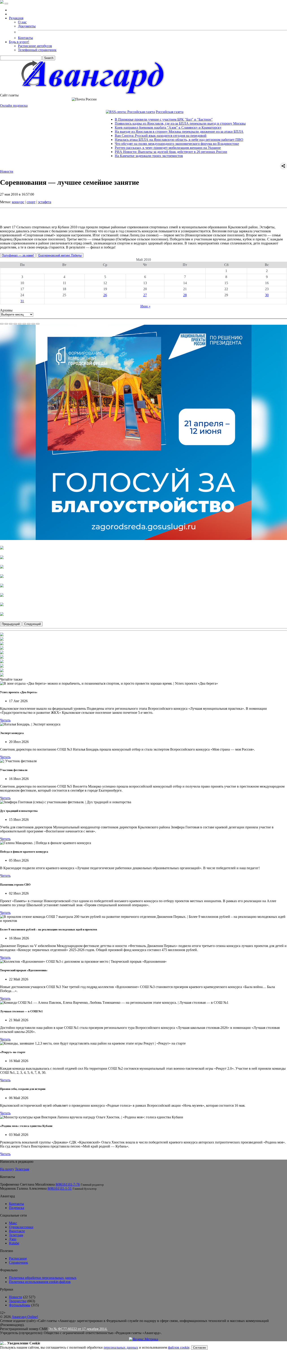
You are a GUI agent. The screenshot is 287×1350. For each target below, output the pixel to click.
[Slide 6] (24, 323)
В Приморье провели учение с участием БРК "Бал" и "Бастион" (137, 119)
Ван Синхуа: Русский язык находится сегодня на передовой (134, 135)
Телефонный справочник (37, 50)
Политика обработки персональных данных (42, 1278)
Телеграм (22, 1169)
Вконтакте (17, 1231)
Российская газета (143, 112)
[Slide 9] (37, 323)
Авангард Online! (25, 1317)
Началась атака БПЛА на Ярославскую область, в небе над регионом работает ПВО (152, 140)
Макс (13, 1223)
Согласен (199, 1347)
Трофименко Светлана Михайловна (27, 1184)
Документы (27, 26)
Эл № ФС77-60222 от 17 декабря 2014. (77, 1329)
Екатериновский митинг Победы (60, 255)
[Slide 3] (11, 323)
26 (105, 295)
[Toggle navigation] (6, 3)
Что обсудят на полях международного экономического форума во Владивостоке (150, 144)
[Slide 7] (28, 323)
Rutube (14, 1243)
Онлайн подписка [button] (14, 105)
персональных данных (121, 1347)
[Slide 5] (20, 323)
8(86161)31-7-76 (68, 1184)
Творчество (17, 1301)
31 (22, 301)
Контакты (25, 38)
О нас (22, 22)
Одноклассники (21, 1227)
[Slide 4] (15, 323)
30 (267, 295)
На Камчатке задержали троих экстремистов (122, 156)
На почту (7, 1169)
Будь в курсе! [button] (19, 42)
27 (145, 295)
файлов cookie (178, 1347)
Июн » (145, 306)
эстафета (44, 202)
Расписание (18, 1258)
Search (48, 58)
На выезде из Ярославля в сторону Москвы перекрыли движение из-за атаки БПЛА (152, 131)
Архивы (6, 310)
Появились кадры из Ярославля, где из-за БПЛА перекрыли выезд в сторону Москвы (153, 123)
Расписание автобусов (35, 46)
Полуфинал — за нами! (18, 255)
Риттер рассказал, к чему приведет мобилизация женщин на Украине (141, 148)
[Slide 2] (6, 323)
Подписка (16, 1208)
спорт (31, 202)
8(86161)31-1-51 (60, 1188)
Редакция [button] (16, 18)
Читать (5, 720)
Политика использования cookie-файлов (40, 1282)
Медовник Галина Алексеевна (23, 1188)
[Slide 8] (33, 323)
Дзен (12, 1239)
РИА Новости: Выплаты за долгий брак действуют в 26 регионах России (144, 152)
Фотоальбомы (19, 1305)
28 (185, 295)
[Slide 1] (2, 323)
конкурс (18, 202)
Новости (6, 171)
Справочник (18, 1262)
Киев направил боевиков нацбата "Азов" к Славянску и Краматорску (141, 127)
